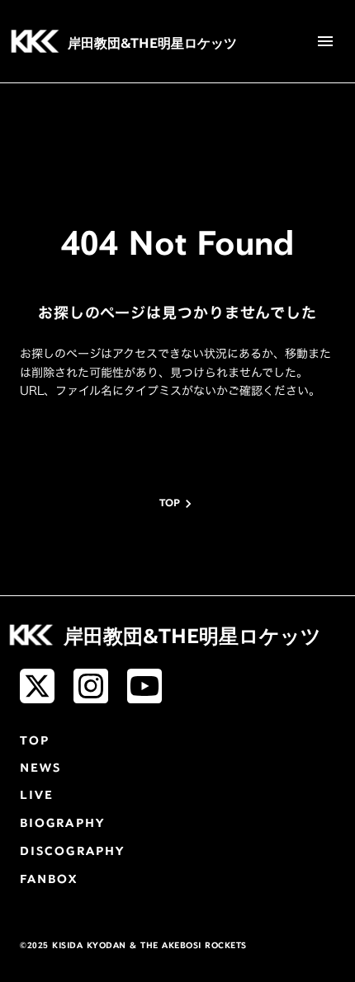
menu (325, 41)
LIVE (37, 796)
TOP (35, 742)
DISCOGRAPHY (72, 852)
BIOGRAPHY (62, 824)
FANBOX (49, 880)
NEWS (40, 769)
